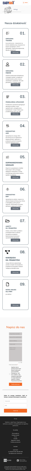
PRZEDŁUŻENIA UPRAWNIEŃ (15, 102)
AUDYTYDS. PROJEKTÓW (11, 227)
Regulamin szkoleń (15, 440)
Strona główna (15, 433)
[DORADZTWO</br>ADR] (7, 126)
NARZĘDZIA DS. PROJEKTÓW (13, 259)
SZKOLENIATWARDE (9, 39)
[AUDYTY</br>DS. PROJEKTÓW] (7, 221)
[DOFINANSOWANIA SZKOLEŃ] (7, 157)
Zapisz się (15, 410)
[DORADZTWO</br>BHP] (7, 189)
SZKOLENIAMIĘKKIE (9, 72)
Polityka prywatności (15, 442)
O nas (15, 437)
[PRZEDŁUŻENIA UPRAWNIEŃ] (7, 97)
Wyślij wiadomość (15, 384)
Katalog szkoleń (15, 435)
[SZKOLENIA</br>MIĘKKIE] (7, 64)
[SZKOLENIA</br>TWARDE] (7, 33)
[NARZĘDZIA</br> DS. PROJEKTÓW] (7, 252)
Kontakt (15, 438)
